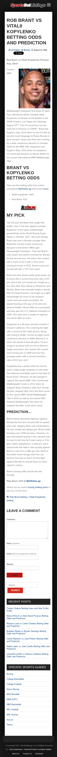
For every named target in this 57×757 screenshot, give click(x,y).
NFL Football (12, 709)
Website (10, 564)
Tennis (10, 724)
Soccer (10, 720)
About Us (15, 754)
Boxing (27, 50)
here (45, 188)
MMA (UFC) (12, 699)
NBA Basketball (14, 704)
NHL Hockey (12, 714)
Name (13, 543)
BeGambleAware (16, 749)
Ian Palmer (15, 50)
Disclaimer (39, 754)
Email (21, 554)
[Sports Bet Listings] (28, 8)
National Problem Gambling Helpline (37, 749)
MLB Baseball (13, 694)
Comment (11, 519)
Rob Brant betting (18, 497)
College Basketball (15, 679)
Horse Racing (13, 689)
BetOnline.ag (24, 188)
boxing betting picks (38, 487)
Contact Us (27, 754)
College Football (14, 684)
